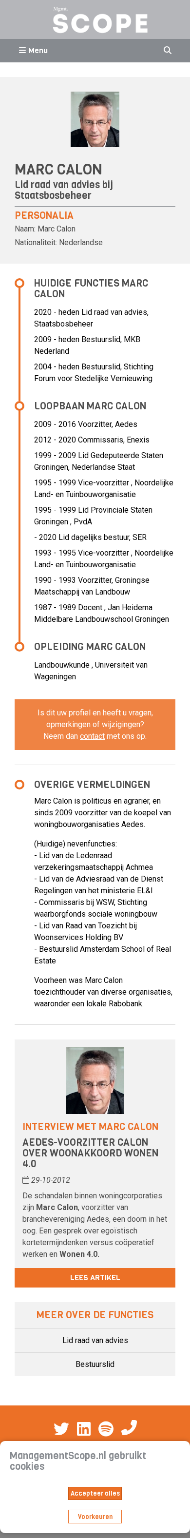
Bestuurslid (95, 1364)
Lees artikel (95, 1277)
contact (92, 736)
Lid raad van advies (95, 1340)
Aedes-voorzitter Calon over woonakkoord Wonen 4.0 (90, 1153)
